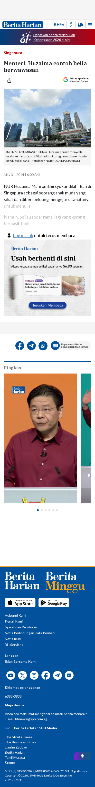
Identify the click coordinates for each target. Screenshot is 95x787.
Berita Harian (15, 752)
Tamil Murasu (15, 757)
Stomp (10, 762)
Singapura (13, 52)
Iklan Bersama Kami (21, 661)
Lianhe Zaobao (16, 747)
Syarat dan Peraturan (21, 627)
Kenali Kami (14, 621)
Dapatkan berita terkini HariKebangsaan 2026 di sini (54, 37)
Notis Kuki (13, 639)
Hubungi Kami (15, 615)
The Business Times (20, 742)
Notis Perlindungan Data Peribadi (30, 633)
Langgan (11, 655)
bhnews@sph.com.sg (31, 719)
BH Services (14, 645)
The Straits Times (18, 737)
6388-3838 (13, 696)
